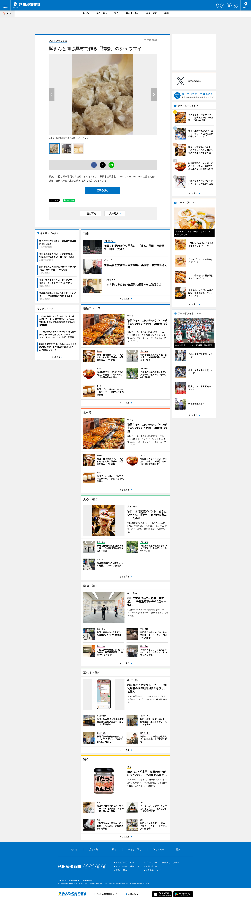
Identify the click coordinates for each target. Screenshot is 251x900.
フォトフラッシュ (58, 40)
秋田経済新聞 (26, 5)
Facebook (216, 5)
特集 (166, 13)
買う (116, 13)
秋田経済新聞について (125, 862)
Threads (235, 5)
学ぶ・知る (151, 13)
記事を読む (103, 190)
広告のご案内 (121, 870)
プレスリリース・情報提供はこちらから (163, 862)
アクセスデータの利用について (129, 866)
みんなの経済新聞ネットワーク (72, 894)
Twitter (222, 5)
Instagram (229, 5)
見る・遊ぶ (101, 13)
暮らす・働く (132, 13)
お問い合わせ (151, 866)
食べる (85, 13)
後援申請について (153, 870)
